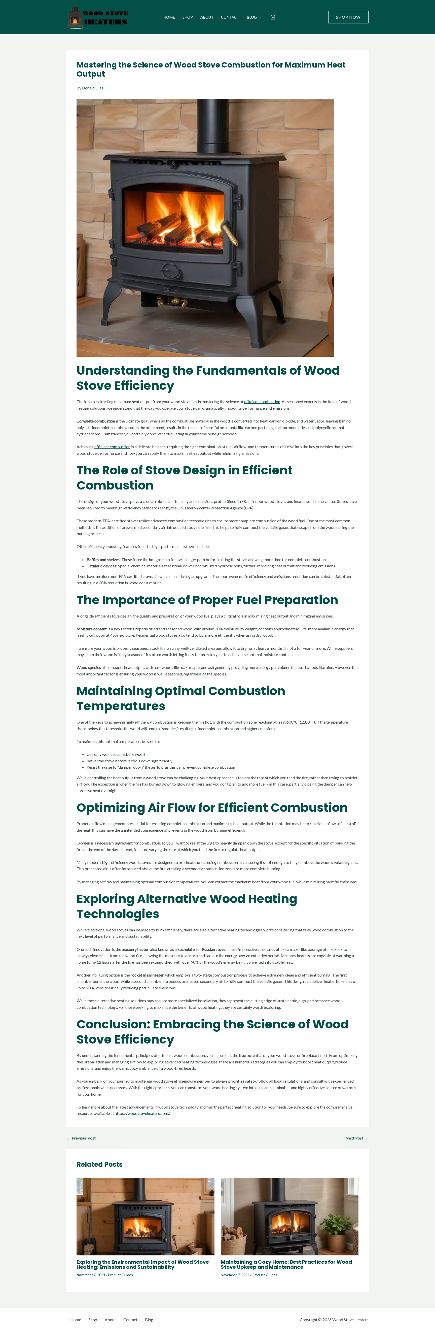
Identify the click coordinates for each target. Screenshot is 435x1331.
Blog (252, 17)
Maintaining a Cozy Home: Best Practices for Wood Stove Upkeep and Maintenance (286, 1264)
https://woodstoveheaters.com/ (142, 1113)
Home (169, 17)
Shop (188, 17)
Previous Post (81, 1138)
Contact (230, 17)
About (206, 17)
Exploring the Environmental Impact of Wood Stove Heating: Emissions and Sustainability (143, 1264)
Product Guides (120, 1275)
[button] (259, 17)
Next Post (357, 1138)
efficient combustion (262, 401)
